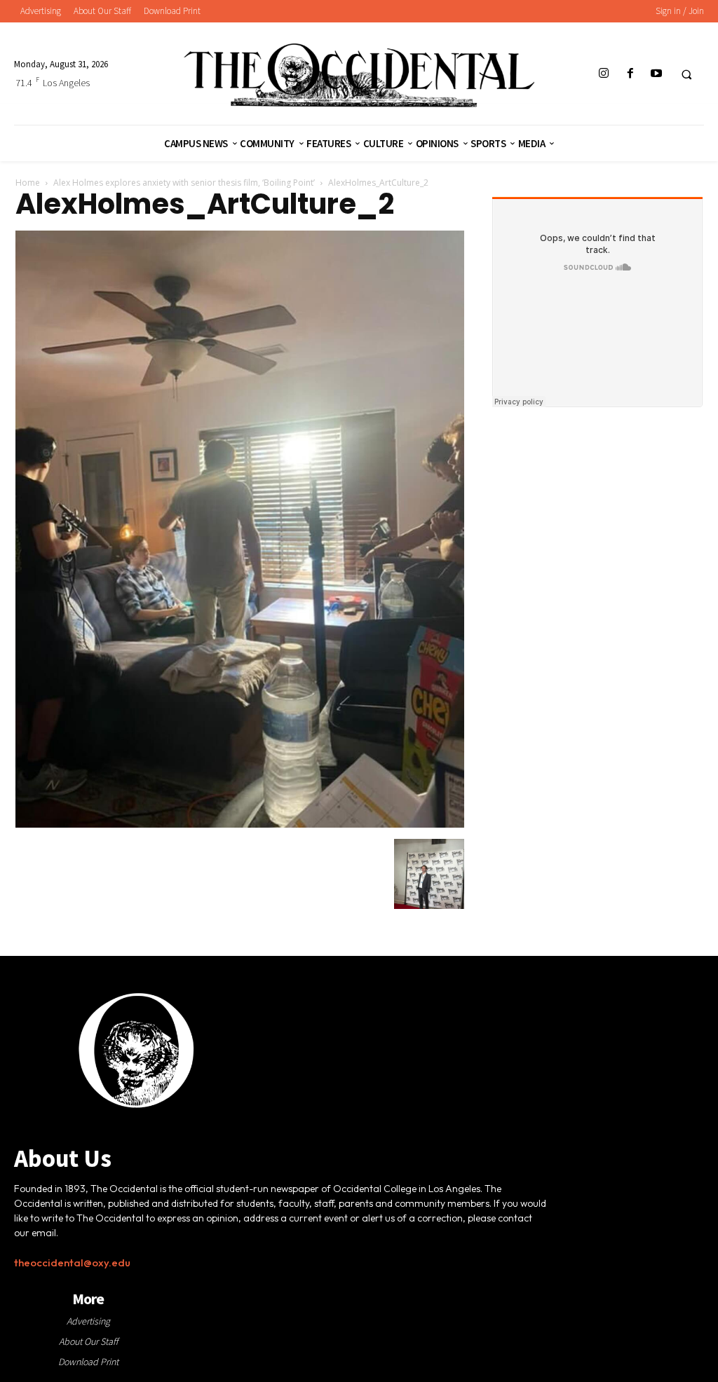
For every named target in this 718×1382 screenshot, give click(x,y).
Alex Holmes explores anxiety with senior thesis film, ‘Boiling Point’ (184, 183)
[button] (686, 74)
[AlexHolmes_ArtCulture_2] (239, 824)
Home (27, 183)
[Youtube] (655, 73)
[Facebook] (630, 73)
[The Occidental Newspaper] (359, 75)
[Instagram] (604, 73)
